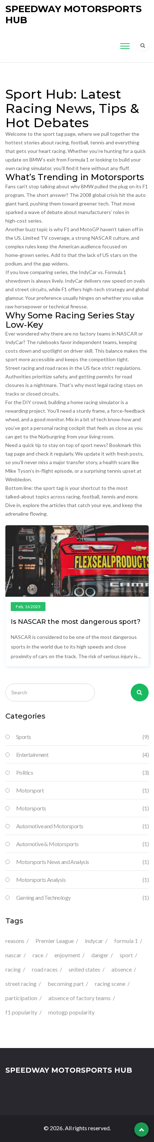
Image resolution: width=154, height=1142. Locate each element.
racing (13, 969)
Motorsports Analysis (82, 879)
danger (100, 955)
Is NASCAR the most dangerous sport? (75, 622)
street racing (21, 983)
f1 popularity (21, 1012)
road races (45, 969)
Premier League (54, 940)
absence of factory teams (79, 997)
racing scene (110, 983)
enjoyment (67, 955)
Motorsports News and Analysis (82, 861)
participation (21, 997)
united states (84, 969)
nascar (13, 955)
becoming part (66, 983)
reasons (14, 940)
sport (126, 955)
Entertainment (82, 754)
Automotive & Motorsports (82, 843)
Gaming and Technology (82, 897)
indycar (94, 940)
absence (121, 969)
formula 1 (126, 940)
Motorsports (82, 808)
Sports (82, 736)
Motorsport (82, 790)
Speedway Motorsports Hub (73, 14)
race (38, 955)
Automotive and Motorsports (82, 826)
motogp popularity (71, 1012)
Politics (82, 772)
